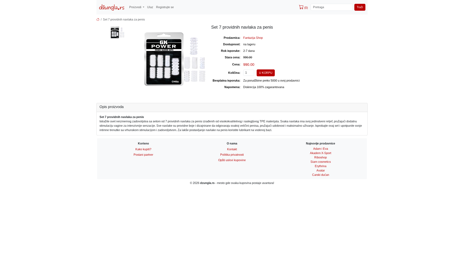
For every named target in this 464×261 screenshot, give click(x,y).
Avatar (320, 170)
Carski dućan (320, 174)
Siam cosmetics (320, 161)
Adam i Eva (320, 148)
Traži (360, 7)
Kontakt (232, 149)
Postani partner (143, 154)
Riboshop (320, 157)
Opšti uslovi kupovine (232, 160)
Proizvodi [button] (135, 7)
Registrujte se (165, 7)
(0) (306, 7)
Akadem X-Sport (320, 153)
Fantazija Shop (253, 37)
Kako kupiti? (143, 149)
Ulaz (150, 7)
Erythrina (320, 166)
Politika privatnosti (232, 154)
